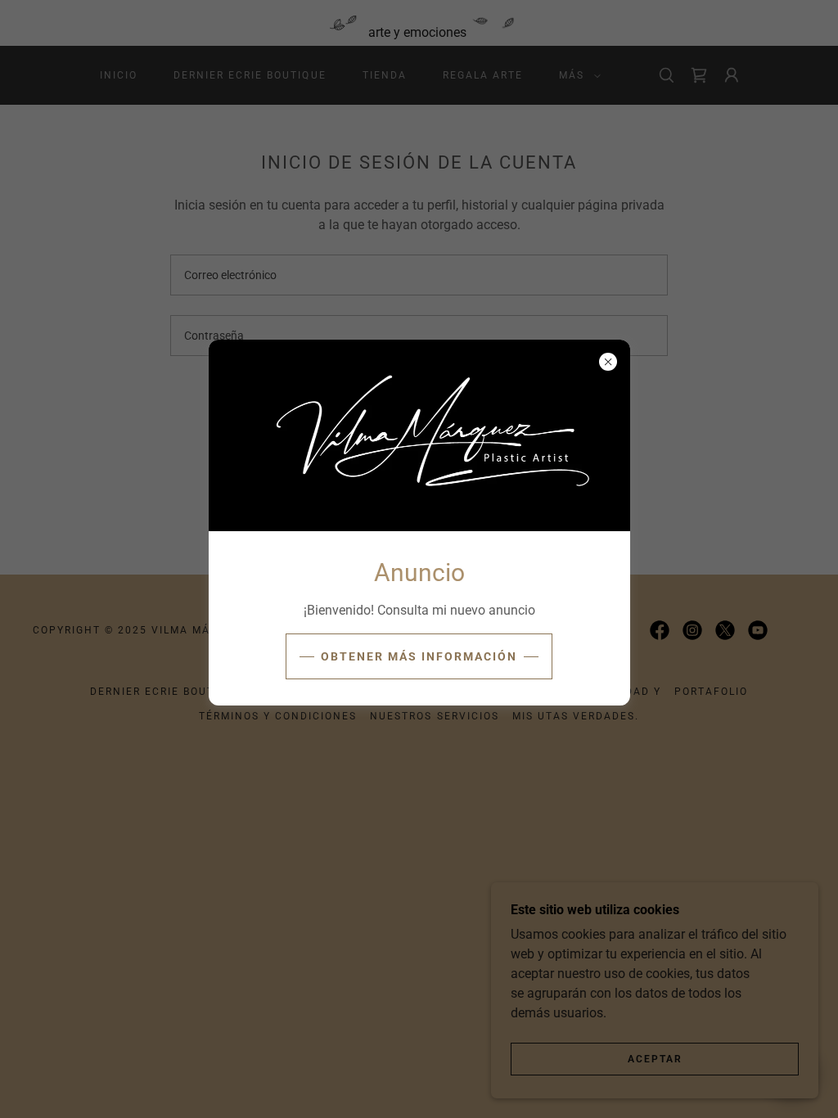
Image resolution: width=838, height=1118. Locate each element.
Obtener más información (419, 656)
